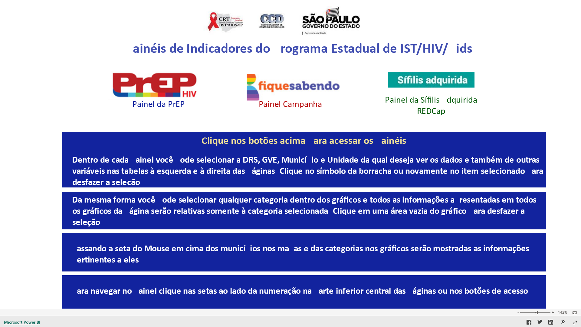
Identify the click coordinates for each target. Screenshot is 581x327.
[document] (299, 57)
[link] (156, 85)
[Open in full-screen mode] (575, 322)
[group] (299, 57)
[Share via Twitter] (539, 323)
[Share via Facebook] (529, 323)
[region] (290, 154)
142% (562, 312)
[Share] (562, 322)
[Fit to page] (573, 312)
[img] (279, 21)
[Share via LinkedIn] (550, 323)
